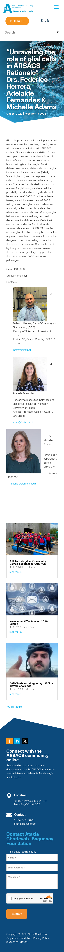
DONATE (17, 21)
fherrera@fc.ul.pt (22, 349)
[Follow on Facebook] (9, 741)
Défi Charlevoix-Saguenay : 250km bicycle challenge (31, 684)
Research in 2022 (35, 113)
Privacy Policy (41, 938)
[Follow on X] (25, 741)
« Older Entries (14, 706)
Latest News (30, 567)
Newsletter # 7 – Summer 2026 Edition (28, 622)
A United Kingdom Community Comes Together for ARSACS (27, 562)
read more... (15, 572)
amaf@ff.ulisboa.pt (23, 422)
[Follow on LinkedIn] (17, 741)
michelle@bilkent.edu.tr (24, 483)
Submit (17, 914)
